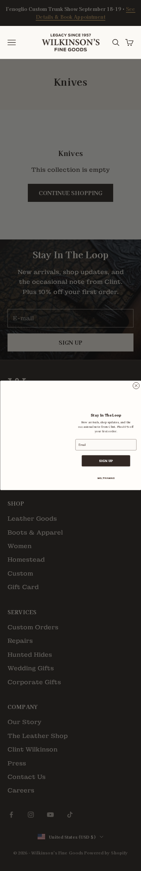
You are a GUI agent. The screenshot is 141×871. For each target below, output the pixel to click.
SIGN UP (106, 461)
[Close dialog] (136, 386)
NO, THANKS (105, 478)
